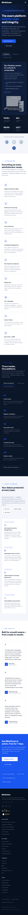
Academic (6, 54)
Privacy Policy (5, 882)
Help (20, 909)
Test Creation (5, 846)
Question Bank (5, 841)
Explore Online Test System (11, 467)
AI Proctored (20, 383)
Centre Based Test (9, 386)
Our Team (4, 863)
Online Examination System (8, 822)
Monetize (4, 848)
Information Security (7, 870)
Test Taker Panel (5, 851)
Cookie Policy (5, 887)
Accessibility (5, 890)
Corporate (15, 54)
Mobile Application (6, 853)
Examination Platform (7, 824)
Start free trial (8, 41)
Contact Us (4, 892)
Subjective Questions (7, 844)
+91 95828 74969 (14, 899)
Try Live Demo (8, 764)
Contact (16, 909)
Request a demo (9, 759)
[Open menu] (25, 2)
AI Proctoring (5, 831)
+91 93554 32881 (5, 899)
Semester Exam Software (8, 829)
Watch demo (9, 46)
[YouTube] (6, 806)
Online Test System (9, 383)
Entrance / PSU (7, 57)
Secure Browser (5, 834)
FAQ (3, 873)
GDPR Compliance (6, 885)
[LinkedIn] (3, 806)
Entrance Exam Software (8, 827)
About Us (4, 861)
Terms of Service (6, 880)
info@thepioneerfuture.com (8, 902)
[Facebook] (9, 806)
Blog (3, 865)
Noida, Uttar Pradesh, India (7, 802)
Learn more (7, 92)
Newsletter (4, 868)
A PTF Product (13, 907)
